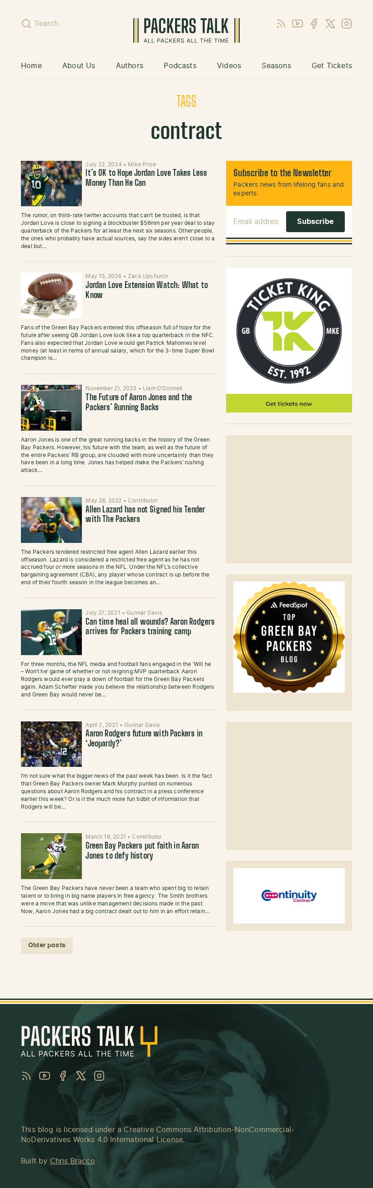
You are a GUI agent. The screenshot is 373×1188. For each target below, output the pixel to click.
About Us (78, 66)
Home (31, 66)
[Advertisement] (289, 499)
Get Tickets (332, 66)
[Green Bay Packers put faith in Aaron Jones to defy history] (51, 856)
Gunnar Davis (144, 613)
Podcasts (180, 66)
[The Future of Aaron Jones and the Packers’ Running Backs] (51, 408)
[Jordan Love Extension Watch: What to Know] (51, 295)
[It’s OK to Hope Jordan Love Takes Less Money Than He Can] (51, 184)
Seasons (276, 66)
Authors (129, 66)
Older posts (47, 945)
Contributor (142, 500)
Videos (229, 66)
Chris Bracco (72, 1161)
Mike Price (142, 164)
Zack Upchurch (148, 276)
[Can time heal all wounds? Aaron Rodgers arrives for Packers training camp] (51, 632)
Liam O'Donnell (163, 388)
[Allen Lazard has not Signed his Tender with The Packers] (51, 520)
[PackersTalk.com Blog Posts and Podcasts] (186, 30)
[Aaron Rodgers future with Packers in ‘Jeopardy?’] (51, 744)
